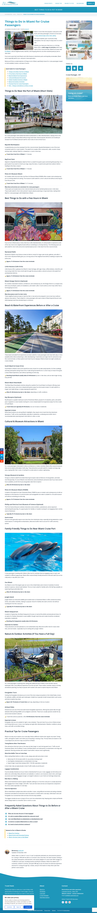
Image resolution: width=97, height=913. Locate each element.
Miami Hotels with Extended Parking (19, 835)
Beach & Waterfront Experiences (18, 76)
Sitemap (54, 910)
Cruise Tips (58, 3)
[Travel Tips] (79, 55)
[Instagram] (74, 68)
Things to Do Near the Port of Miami (19, 72)
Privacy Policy (47, 910)
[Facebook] (68, 68)
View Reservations (44, 897)
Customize (9, 907)
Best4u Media (67, 910)
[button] (33, 813)
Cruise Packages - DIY (73, 75)
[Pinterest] (80, 68)
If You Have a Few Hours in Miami (18, 74)
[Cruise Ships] (79, 25)
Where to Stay (69, 3)
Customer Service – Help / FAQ (70, 891)
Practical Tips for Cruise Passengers (19, 84)
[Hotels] (79, 35)
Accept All (28, 907)
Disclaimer (42, 891)
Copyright (42, 893)
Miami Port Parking (14, 833)
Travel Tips (19, 14)
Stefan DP (27, 29)
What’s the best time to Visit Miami (18, 837)
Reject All (19, 907)
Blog (14, 14)
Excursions (80, 3)
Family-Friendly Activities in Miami (18, 80)
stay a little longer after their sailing (46, 35)
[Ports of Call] (79, 45)
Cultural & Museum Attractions (17, 78)
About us (42, 889)
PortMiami (8, 51)
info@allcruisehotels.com (71, 895)
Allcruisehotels (8, 14)
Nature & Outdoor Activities (16, 82)
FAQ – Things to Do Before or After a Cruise (21, 86)
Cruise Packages (44, 895)
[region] (18, 902)
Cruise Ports (48, 3)
